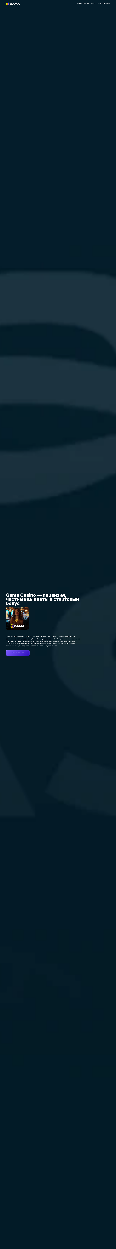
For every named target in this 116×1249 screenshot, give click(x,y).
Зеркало (79, 3)
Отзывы (93, 3)
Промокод (86, 3)
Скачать (99, 3)
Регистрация (106, 3)
